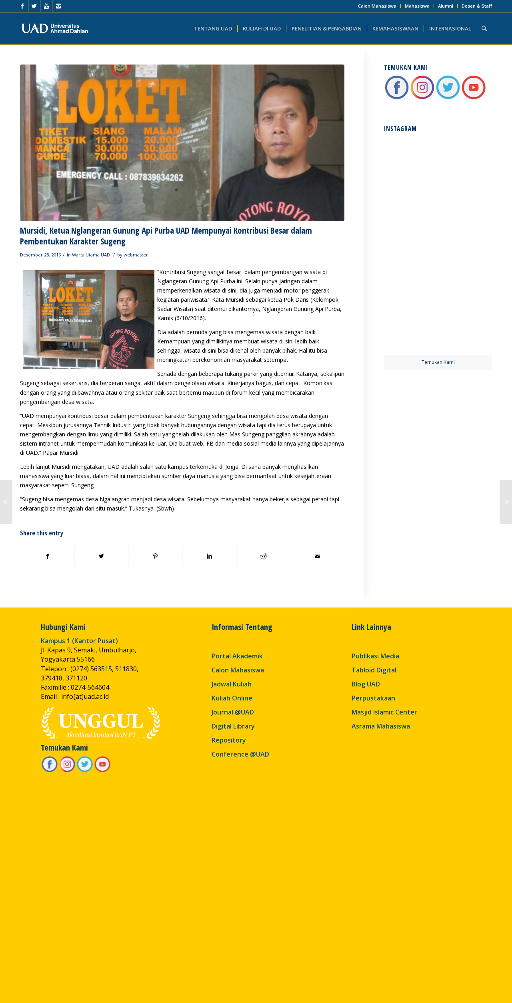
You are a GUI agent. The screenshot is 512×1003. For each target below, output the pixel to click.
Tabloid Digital (374, 670)
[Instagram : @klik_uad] (422, 98)
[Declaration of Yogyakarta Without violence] (6, 502)
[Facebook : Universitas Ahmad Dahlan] (397, 98)
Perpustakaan (373, 698)
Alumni (445, 6)
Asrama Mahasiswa (381, 726)
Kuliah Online (232, 698)
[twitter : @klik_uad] (448, 98)
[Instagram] (58, 6)
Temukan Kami (438, 362)
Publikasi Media (375, 656)
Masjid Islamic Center (384, 712)
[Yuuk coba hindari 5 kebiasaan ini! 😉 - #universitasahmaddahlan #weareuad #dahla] (410, 217)
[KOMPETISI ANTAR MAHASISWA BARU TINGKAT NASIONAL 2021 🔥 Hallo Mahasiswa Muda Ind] (465, 272)
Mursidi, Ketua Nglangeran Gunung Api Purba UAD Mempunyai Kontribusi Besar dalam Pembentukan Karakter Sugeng (166, 236)
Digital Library (233, 726)
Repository (229, 740)
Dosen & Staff (477, 6)
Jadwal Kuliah (232, 684)
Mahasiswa (417, 6)
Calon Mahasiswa (377, 6)
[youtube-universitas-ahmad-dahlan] (473, 98)
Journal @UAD (233, 712)
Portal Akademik (237, 656)
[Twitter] (34, 6)
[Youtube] (46, 6)
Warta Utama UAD (91, 255)
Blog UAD (366, 684)
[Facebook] (22, 6)
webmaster (136, 255)
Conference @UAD (240, 754)
